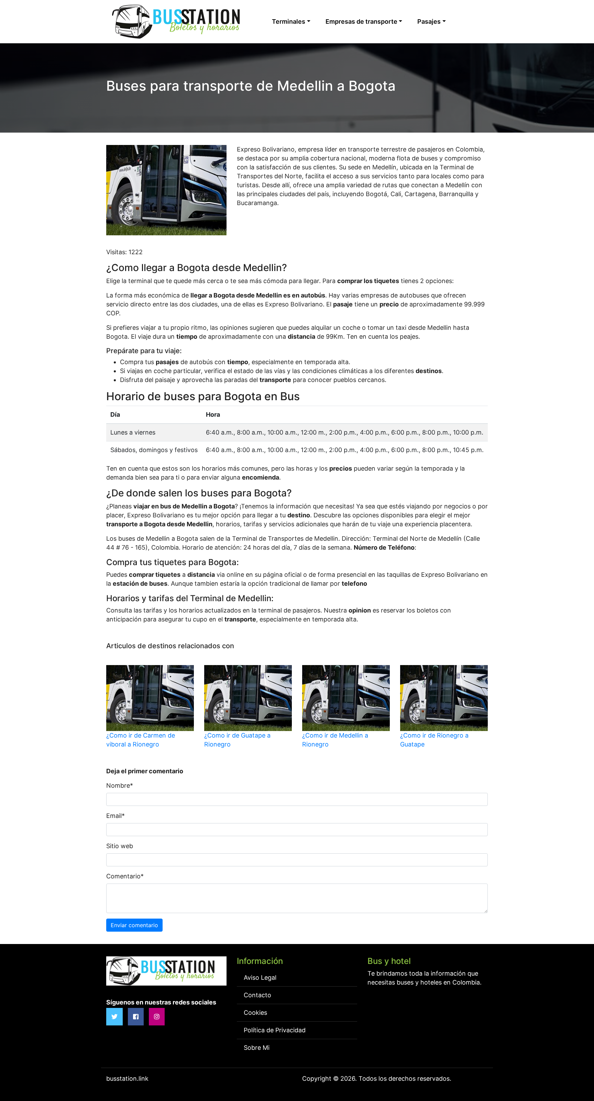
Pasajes (429, 21)
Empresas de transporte (361, 21)
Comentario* (125, 876)
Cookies (255, 1012)
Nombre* (119, 785)
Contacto (257, 995)
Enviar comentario (134, 925)
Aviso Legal (260, 977)
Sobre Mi (257, 1047)
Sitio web (119, 846)
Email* (115, 815)
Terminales (288, 21)
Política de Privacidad (275, 1030)
